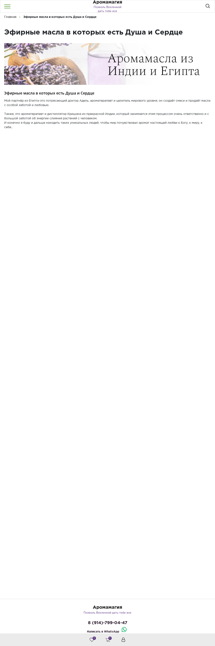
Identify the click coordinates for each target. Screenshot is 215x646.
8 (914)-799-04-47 (107, 623)
